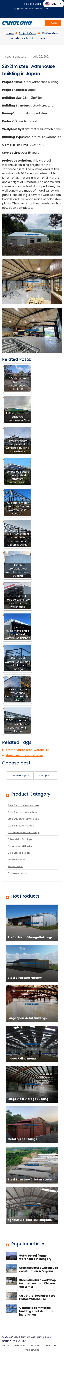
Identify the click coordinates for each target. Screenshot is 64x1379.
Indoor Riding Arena (22, 1058)
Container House (17, 873)
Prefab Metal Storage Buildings (30, 937)
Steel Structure (15, 57)
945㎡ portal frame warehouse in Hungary (35, 1257)
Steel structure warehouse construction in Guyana (38, 1269)
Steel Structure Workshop (22, 812)
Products (20, 1345)
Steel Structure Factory (25, 978)
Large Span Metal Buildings (27, 1018)
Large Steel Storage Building (28, 1099)
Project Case (32, 1349)
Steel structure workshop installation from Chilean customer (37, 1283)
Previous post (21, 775)
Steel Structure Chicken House (30, 1179)
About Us (35, 1345)
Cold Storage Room (19, 853)
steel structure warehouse (24, 755)
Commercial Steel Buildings (23, 832)
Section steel (15, 866)
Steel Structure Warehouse (23, 805)
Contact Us (50, 1345)
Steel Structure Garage (21, 825)
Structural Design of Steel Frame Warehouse (37, 1297)
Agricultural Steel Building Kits (30, 1220)
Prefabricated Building (20, 846)
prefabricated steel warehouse (27, 750)
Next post (45, 775)
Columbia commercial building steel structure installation (36, 1311)
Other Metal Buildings (20, 839)
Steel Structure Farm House (23, 819)
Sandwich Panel (17, 859)
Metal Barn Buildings (22, 1139)
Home (6, 1345)
